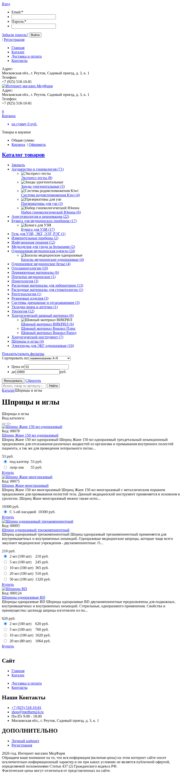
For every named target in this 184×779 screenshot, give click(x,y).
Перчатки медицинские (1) (34, 277)
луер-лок (17, 467)
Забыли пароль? (15, 35)
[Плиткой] (4, 423)
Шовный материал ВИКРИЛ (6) (47, 324)
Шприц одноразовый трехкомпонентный (35, 530)
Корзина (18, 145)
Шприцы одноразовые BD (23, 597)
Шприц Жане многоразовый (25, 485)
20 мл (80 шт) (20, 641)
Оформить (37, 145)
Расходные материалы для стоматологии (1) (47, 290)
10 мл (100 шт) (21, 568)
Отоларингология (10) (30, 268)
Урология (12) (23, 311)
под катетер (19, 462)
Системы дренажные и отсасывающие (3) (46, 303)
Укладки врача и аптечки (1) (35, 307)
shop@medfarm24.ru (28, 712)
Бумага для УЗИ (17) (38, 229)
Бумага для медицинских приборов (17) (44, 221)
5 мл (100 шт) (20, 562)
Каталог (8, 390)
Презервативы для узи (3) (42, 204)
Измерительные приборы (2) (35, 238)
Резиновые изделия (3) (30, 298)
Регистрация (14, 40)
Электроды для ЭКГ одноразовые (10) (43, 346)
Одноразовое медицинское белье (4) (41, 264)
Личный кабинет (25, 741)
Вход (6, 4)
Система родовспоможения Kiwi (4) (50, 195)
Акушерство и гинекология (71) (38, 169)
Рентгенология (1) (26, 294)
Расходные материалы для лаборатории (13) (47, 285)
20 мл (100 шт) (21, 573)
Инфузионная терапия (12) (33, 242)
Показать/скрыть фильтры (23, 354)
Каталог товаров (23, 155)
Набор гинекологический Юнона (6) (51, 212)
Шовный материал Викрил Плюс (48, 328)
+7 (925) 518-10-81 (26, 708)
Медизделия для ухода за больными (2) (43, 247)
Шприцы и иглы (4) (28, 341)
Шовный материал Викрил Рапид (48, 333)
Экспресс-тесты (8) (36, 178)
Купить (8, 473)
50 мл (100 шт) (21, 579)
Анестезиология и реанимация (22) (40, 216)
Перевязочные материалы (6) (35, 272)
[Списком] (9, 423)
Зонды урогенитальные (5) (43, 186)
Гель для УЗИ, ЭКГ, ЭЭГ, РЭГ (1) (38, 234)
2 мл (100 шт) (20, 556)
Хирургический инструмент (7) (37, 337)
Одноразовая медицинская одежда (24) (43, 251)
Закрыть (18, 165)
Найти (53, 386)
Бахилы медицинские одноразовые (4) (52, 260)
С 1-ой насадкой (23, 512)
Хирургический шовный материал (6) (43, 315)
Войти (35, 35)
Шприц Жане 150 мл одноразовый (30, 435)
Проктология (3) (25, 281)
